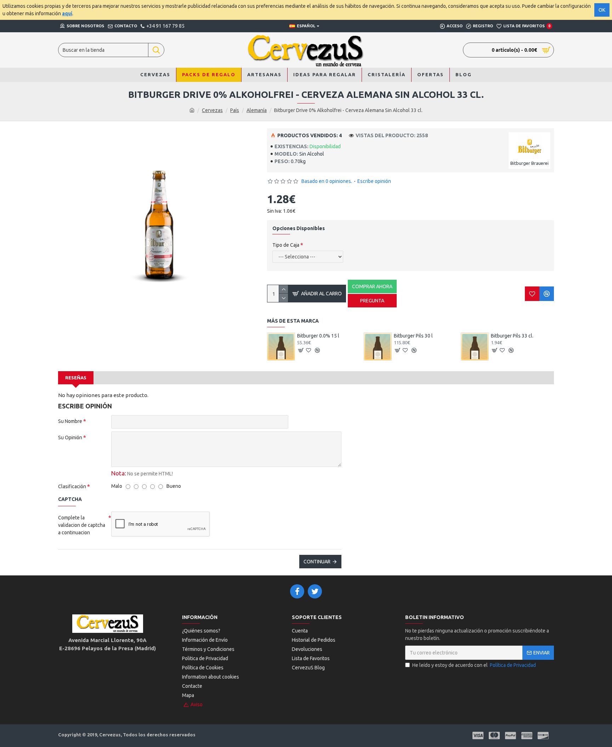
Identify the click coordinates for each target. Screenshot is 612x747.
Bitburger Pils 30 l (413, 336)
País (234, 110)
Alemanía (256, 110)
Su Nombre (70, 421)
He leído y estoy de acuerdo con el (474, 665)
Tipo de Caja (285, 245)
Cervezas (212, 110)
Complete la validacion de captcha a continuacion (81, 525)
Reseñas (75, 377)
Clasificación (72, 486)
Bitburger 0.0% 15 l (318, 336)
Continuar (317, 561)
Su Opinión (70, 437)
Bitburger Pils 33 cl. (512, 336)
